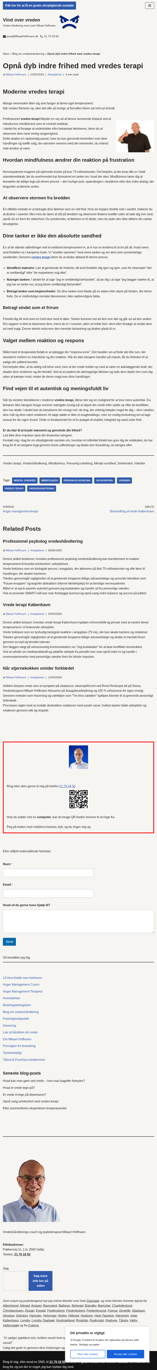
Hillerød (73, 1315)
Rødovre (111, 1320)
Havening (9, 1025)
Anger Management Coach (21, 984)
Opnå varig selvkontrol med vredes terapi (30, 1101)
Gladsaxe (138, 1310)
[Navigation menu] (149, 5)
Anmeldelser (11, 998)
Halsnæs (35, 1315)
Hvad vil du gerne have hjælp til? (26, 905)
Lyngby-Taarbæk (43, 1320)
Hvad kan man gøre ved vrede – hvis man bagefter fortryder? (44, 1080)
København (11, 1320)
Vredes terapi (14, 488)
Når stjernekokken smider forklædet (38, 668)
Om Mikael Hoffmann (17, 1039)
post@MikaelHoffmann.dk (22, 36)
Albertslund (10, 1305)
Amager (36, 1305)
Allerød (25, 1305)
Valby (133, 1320)
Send (9, 942)
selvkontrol (104, 480)
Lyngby (25, 1320)
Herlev (62, 1315)
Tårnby (123, 1320)
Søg (6, 1268)
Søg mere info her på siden (40, 1280)
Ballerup (64, 1305)
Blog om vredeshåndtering (28, 53)
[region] (107, 1344)
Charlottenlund (122, 1305)
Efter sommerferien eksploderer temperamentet (34, 1108)
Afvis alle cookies (87, 1354)
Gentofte (124, 1310)
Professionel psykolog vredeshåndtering (43, 541)
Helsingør (49, 1315)
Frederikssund (96, 1310)
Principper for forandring (19, 1046)
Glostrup (8, 1315)
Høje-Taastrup (104, 1315)
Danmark (93, 1300)
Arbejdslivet (55, 74)
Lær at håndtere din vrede (20, 1032)
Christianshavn (13, 1310)
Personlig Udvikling (77, 480)
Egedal (41, 1310)
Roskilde (82, 1320)
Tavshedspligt (12, 1052)
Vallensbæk (11, 1325)
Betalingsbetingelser (17, 1005)
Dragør (29, 1310)
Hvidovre (87, 1315)
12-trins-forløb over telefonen (22, 977)
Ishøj (133, 1315)
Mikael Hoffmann (16, 74)
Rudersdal (97, 1320)
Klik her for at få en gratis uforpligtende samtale (39, 5)
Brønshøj (104, 1305)
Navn (7, 864)
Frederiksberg (75, 1310)
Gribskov (22, 1315)
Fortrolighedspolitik (16, 1018)
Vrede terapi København (26, 604)
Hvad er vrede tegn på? (19, 1087)
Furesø (112, 1310)
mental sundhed (25, 480)
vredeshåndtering (41, 488)
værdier (124, 480)
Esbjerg (33, 1325)
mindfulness (49, 480)
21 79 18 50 (51, 36)
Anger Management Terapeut (22, 991)
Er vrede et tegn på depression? (24, 1094)
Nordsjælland (65, 1320)
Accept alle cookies (125, 1354)
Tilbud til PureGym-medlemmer (24, 1059)
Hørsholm (122, 1315)
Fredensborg (56, 1310)
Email (8, 884)
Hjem (6, 53)
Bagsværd (50, 1305)
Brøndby (90, 1305)
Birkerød (77, 1305)
